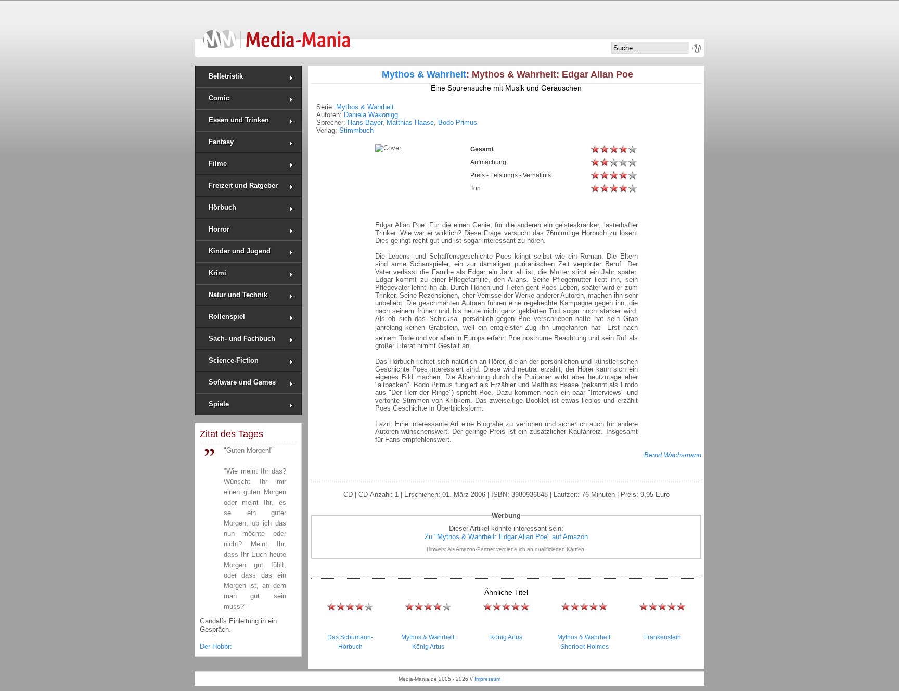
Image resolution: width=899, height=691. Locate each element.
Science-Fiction (234, 360)
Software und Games (242, 382)
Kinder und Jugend (240, 251)
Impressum (487, 679)
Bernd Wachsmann (672, 455)
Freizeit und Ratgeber (243, 185)
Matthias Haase (410, 122)
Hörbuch (222, 207)
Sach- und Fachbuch (242, 338)
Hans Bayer (365, 122)
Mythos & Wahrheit (424, 74)
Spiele (219, 404)
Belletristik (226, 76)
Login (696, 48)
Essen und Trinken (239, 120)
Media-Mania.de (276, 34)
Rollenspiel (227, 317)
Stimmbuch (356, 130)
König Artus (506, 637)
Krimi (217, 273)
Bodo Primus (457, 122)
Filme (218, 164)
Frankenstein (662, 637)
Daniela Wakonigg (371, 115)
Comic (219, 98)
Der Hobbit (216, 646)
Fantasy (221, 142)
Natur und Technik (238, 295)
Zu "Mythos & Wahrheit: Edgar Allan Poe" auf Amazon (506, 537)
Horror (219, 229)
